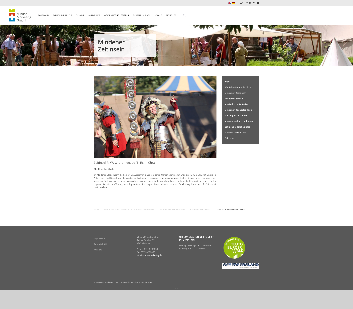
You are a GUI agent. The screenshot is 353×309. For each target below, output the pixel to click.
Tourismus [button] (43, 15)
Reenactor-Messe (234, 98)
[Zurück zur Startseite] (20, 15)
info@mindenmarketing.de (149, 255)
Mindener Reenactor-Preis (238, 110)
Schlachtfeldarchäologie (237, 127)
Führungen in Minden (236, 115)
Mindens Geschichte (235, 132)
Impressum (99, 238)
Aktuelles (171, 15)
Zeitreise (229, 138)
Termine (80, 15)
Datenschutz (100, 244)
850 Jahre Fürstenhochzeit (238, 87)
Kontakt (98, 249)
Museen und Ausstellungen (239, 121)
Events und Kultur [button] (62, 15)
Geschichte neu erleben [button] (116, 15)
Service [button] (158, 15)
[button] (184, 15)
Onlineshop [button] (94, 15)
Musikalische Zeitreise (236, 104)
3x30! (227, 81)
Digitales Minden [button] (141, 15)
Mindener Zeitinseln (235, 93)
